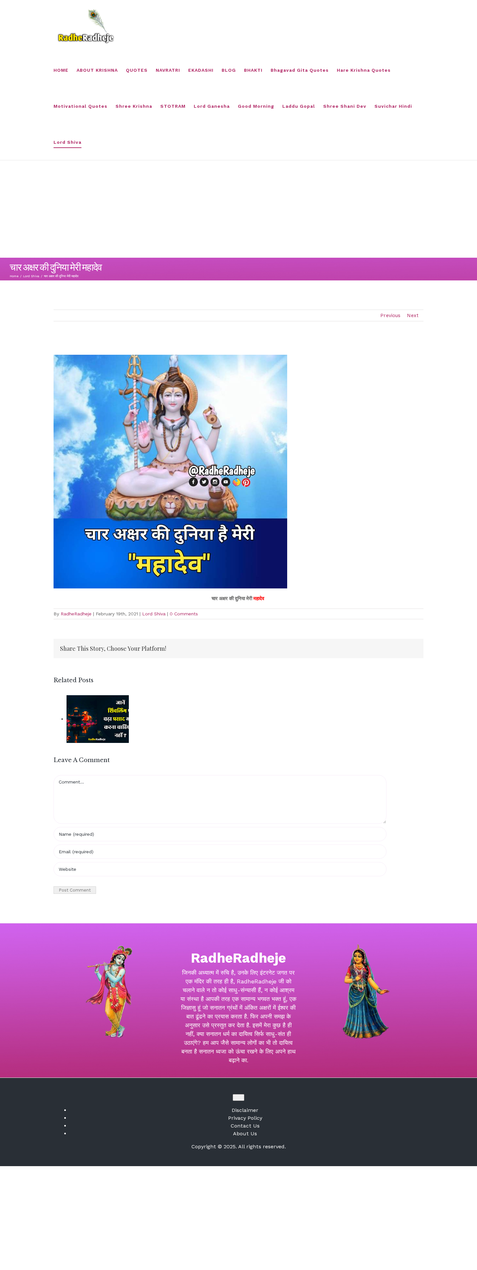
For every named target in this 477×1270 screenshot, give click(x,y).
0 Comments (184, 613)
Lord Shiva (153, 613)
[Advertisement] (238, 209)
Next (413, 315)
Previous (390, 315)
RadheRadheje (76, 613)
